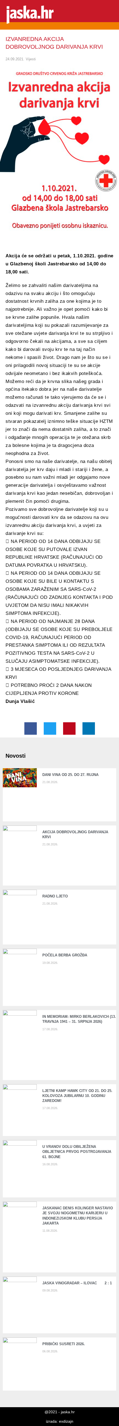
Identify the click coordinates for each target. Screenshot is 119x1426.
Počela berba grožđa (65, 955)
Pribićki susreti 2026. (63, 1344)
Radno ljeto (55, 896)
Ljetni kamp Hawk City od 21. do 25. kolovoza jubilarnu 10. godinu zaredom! (77, 1096)
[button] (111, 14)
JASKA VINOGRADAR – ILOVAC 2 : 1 (77, 1283)
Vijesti (31, 59)
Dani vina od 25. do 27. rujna (70, 775)
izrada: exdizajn (59, 1421)
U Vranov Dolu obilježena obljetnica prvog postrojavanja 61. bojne (76, 1152)
